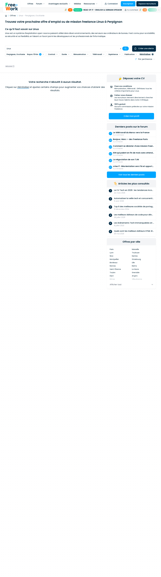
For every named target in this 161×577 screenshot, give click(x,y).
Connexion (112, 3)
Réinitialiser (145, 54)
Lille (133, 262)
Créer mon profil (131, 116)
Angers (135, 276)
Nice (111, 256)
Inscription (128, 3)
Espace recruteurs (147, 3)
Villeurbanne (137, 279)
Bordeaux (113, 262)
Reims (134, 266)
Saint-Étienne (115, 269)
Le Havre (135, 269)
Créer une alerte (146, 48)
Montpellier (114, 259)
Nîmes (112, 279)
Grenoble (135, 272)
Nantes (135, 256)
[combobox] (67, 48)
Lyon (112, 252)
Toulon (112, 272)
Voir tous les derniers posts (131, 174)
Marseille (135, 249)
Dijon (112, 276)
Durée (64, 54)
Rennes (113, 266)
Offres (13, 15)
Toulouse (135, 252)
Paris (112, 249)
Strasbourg (136, 259)
